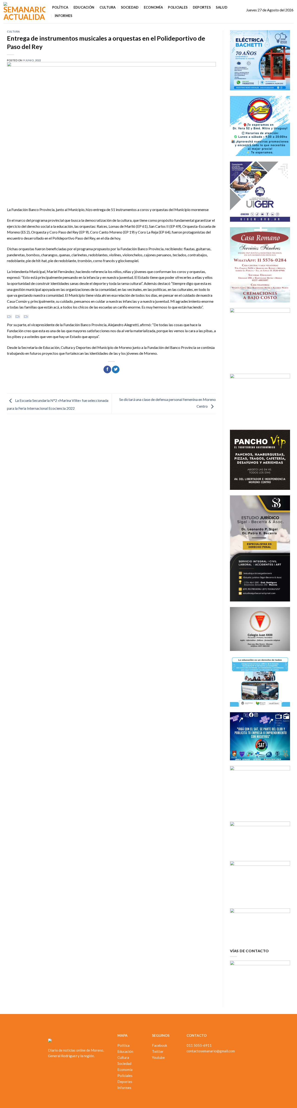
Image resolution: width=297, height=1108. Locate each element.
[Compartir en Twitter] (115, 370)
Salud (221, 7)
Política (60, 7)
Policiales (177, 7)
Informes (63, 16)
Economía (153, 7)
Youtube (158, 1057)
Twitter (158, 1051)
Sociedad (130, 7)
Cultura (108, 7)
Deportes (202, 7)
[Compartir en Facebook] (107, 370)
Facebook (159, 1045)
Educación (84, 7)
